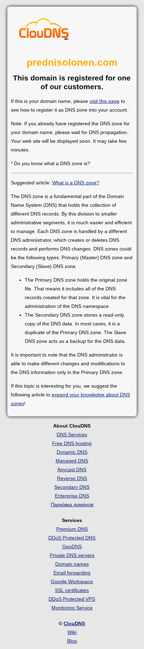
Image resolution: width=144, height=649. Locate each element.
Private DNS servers (72, 555)
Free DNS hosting (72, 443)
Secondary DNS (71, 487)
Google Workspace (72, 581)
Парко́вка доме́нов (72, 504)
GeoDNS (72, 546)
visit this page (104, 101)
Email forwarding (72, 573)
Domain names (72, 564)
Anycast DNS (71, 469)
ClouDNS (74, 623)
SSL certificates (72, 590)
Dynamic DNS (72, 452)
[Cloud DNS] (44, 30)
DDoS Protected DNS (71, 538)
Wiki (72, 632)
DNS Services (72, 434)
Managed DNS (72, 461)
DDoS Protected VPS (72, 599)
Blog (72, 641)
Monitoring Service (72, 608)
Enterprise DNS (72, 496)
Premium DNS (72, 529)
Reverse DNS (72, 478)
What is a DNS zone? (75, 182)
